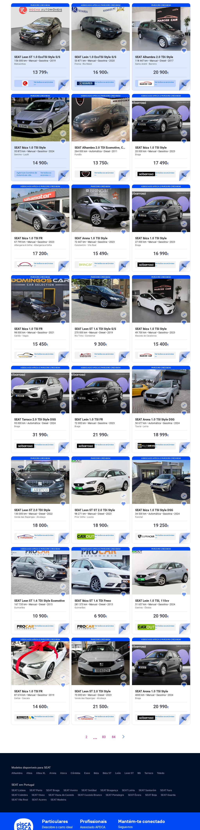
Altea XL (41, 773)
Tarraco (149, 773)
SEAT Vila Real (20, 799)
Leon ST (129, 773)
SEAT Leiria (128, 790)
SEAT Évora (134, 795)
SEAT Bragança (109, 790)
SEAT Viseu (38, 795)
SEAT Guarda (168, 795)
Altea (29, 773)
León (118, 773)
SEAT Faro (166, 790)
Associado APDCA (92, 827)
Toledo (160, 773)
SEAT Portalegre (115, 795)
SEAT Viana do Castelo (61, 795)
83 (104, 737)
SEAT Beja (151, 795)
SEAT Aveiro (70, 790)
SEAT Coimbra (20, 795)
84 (113, 737)
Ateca (63, 773)
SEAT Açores (39, 799)
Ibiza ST (107, 773)
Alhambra (17, 773)
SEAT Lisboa (19, 790)
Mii (139, 773)
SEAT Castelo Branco (90, 795)
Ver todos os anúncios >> (43, 83)
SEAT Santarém (147, 790)
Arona (52, 773)
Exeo (87, 773)
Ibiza (96, 773)
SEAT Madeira (58, 799)
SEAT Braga (53, 790)
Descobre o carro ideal (57, 827)
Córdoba (75, 773)
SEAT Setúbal (88, 790)
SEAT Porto (35, 790)
